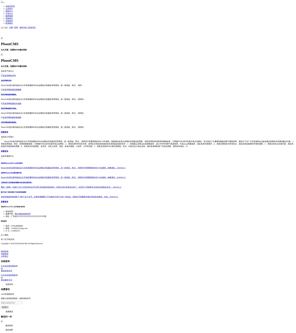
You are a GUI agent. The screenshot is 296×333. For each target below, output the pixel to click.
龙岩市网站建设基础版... (9, 122)
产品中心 (9, 13)
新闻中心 (9, 11)
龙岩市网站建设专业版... (9, 108)
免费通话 (5, 307)
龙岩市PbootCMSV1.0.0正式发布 (12, 163)
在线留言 (9, 21)
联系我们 (9, 23)
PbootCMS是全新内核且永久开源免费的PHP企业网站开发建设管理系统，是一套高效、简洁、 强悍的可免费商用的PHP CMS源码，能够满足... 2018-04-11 (63, 168)
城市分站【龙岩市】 (28, 28)
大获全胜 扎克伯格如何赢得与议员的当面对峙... (16, 182)
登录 (16, 28)
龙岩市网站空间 (6, 80)
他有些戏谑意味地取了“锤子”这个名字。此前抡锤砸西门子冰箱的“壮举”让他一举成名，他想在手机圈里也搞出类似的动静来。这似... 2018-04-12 (59, 197)
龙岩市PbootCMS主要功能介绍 (11, 173)
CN (2, 28)
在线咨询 (4, 254)
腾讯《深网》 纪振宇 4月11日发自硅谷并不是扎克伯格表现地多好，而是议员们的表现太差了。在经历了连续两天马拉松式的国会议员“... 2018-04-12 (61, 187)
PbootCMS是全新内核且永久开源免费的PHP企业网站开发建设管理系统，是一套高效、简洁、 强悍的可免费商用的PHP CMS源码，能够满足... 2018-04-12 (63, 177)
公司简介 (9, 9)
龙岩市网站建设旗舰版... (9, 94)
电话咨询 (4, 251)
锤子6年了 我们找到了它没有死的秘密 (13, 192)
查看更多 (4, 132)
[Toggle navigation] (4, 2)
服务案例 (9, 16)
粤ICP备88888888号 (23, 214)
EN (6, 28)
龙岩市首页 (10, 6)
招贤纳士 (9, 18)
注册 (11, 28)
